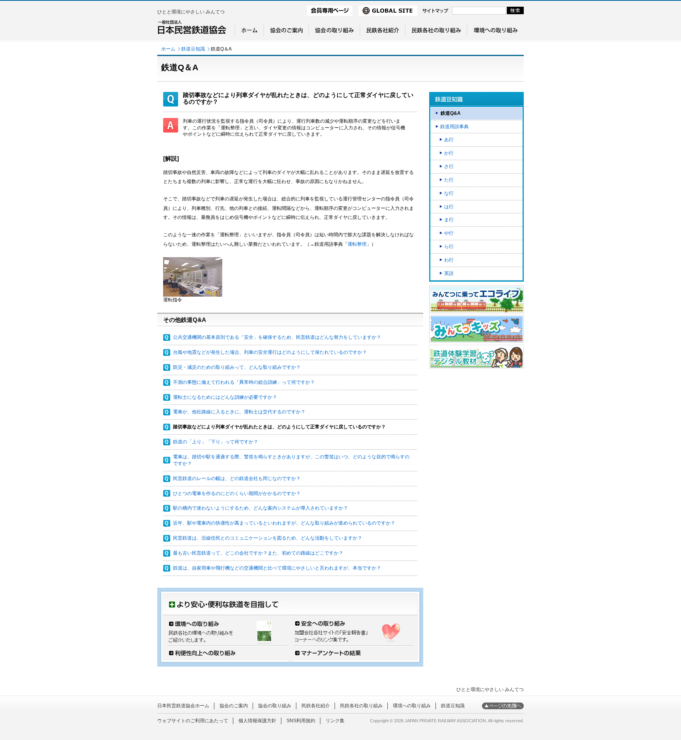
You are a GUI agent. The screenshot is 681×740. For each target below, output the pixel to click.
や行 (449, 233)
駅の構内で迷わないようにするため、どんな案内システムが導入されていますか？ (260, 508)
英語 (449, 273)
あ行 (449, 139)
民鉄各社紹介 (315, 705)
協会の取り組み (274, 705)
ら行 (449, 246)
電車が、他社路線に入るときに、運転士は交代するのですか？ (239, 412)
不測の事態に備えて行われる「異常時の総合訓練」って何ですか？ (244, 382)
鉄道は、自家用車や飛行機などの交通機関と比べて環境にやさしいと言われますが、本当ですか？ (277, 568)
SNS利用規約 (301, 720)
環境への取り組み (412, 705)
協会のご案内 (234, 705)
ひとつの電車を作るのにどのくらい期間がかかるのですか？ (237, 493)
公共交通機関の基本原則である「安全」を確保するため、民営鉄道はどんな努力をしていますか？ (277, 337)
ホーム (168, 49)
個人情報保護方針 (257, 720)
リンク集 (335, 720)
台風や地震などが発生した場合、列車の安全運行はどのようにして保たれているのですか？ (270, 352)
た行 (449, 180)
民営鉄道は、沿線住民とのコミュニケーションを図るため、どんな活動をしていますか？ (267, 538)
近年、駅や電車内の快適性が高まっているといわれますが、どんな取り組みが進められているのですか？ (284, 523)
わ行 (449, 260)
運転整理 (357, 244)
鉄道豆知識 (193, 49)
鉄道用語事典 (454, 126)
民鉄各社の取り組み (361, 705)
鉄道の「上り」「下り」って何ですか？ (215, 442)
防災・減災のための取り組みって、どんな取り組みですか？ (237, 367)
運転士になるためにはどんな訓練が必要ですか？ (225, 397)
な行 (449, 193)
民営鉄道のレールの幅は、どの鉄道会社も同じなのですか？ (237, 478)
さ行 (449, 166)
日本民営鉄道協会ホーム (183, 705)
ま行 (449, 219)
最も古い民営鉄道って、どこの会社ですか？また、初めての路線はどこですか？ (258, 553)
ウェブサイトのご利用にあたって (192, 720)
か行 (449, 153)
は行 (449, 206)
